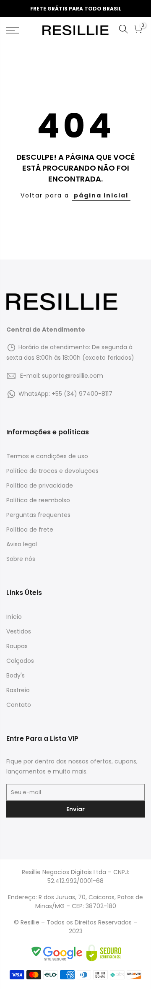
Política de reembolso (38, 500)
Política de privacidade (39, 485)
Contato (18, 705)
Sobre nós (20, 559)
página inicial (101, 195)
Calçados (20, 661)
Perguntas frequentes (38, 515)
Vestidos (18, 631)
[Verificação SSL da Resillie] (103, 952)
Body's (15, 675)
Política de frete (29, 529)
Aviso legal (21, 544)
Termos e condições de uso (47, 456)
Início (14, 617)
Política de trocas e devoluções (52, 471)
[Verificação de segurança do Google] (58, 952)
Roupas (17, 646)
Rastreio (18, 690)
